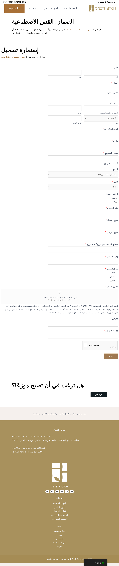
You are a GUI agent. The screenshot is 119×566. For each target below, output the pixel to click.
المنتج (55, 8)
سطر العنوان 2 (112, 103)
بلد (117, 123)
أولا (80, 77)
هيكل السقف (111, 268)
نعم (113, 198)
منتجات (59, 498)
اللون (115, 181)
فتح (113, 272)
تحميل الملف (111, 286)
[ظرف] (30, 2)
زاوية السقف (111, 256)
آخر (116, 77)
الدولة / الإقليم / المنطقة (109, 113)
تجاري (33, 8)
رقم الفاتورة (112, 208)
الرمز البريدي (76, 123)
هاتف (115, 141)
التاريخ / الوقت (111, 330)
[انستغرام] (67, 492)
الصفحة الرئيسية (70, 8)
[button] (98, 395)
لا (114, 202)
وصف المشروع (110, 153)
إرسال (111, 356)
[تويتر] (62, 492)
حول (45, 8)
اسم (115, 67)
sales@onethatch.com (15, 2)
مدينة (79, 113)
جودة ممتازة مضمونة (107, 2)
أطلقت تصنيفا (111, 194)
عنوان (114, 83)
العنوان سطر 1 (112, 92)
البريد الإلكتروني (110, 129)
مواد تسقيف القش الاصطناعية (78, 30)
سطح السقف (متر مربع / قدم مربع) (101, 244)
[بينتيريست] (52, 492)
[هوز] (47, 492)
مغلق (112, 276)
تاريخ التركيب (111, 232)
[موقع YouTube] (72, 492)
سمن (112, 280)
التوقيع (114, 318)
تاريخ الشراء (112, 220)
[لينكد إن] (57, 492)
